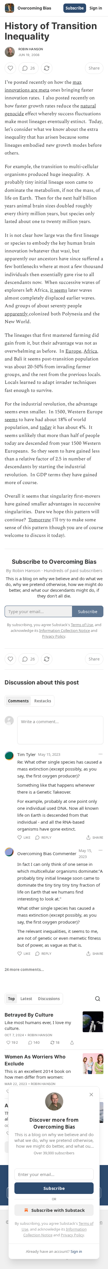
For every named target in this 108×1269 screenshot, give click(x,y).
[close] (91, 1094)
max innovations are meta (43, 86)
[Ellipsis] (100, 754)
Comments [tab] (18, 701)
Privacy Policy (72, 1235)
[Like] (10, 68)
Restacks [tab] (42, 701)
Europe (73, 351)
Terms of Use (82, 624)
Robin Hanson (30, 49)
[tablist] (29, 701)
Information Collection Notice (64, 630)
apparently (17, 314)
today (46, 427)
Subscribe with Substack (58, 1210)
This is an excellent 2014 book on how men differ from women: (38, 1074)
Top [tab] (11, 998)
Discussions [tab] (49, 998)
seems (11, 419)
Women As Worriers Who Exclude (35, 1060)
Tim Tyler (26, 754)
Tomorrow (39, 520)
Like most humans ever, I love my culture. (38, 1025)
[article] (54, 1028)
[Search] (97, 998)
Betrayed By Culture (29, 1015)
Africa (90, 351)
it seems (58, 290)
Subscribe (75, 8)
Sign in (96, 8)
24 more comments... (24, 969)
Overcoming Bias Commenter (46, 853)
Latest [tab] (26, 998)
